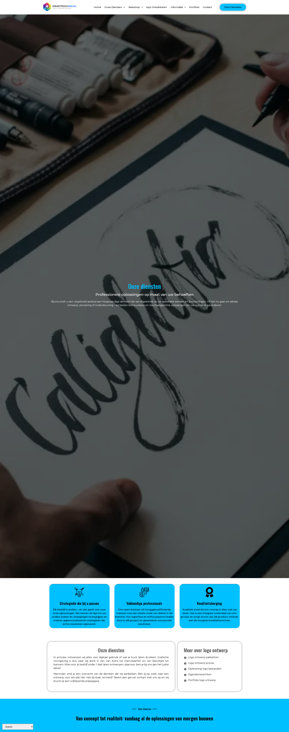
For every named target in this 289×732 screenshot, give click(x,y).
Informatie (177, 7)
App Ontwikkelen (156, 7)
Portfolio (194, 7)
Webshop (134, 7)
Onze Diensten (113, 7)
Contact (207, 7)
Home (97, 7)
